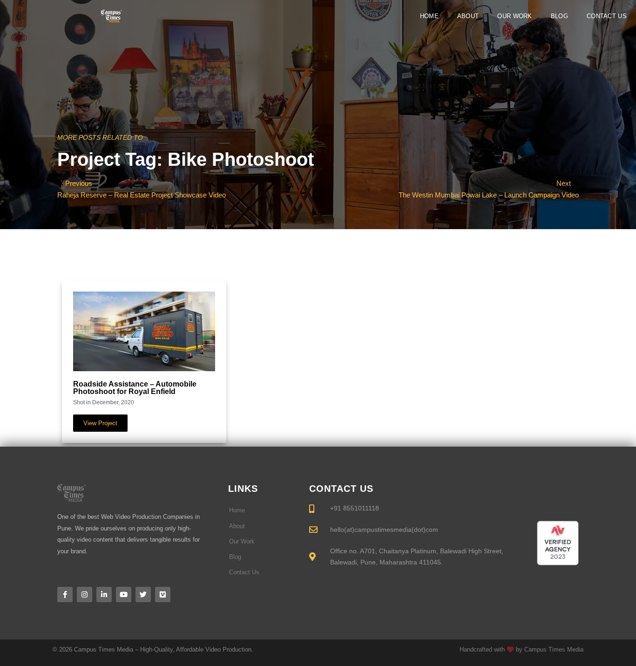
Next (564, 183)
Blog (559, 16)
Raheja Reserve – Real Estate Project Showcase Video (141, 195)
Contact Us (607, 16)
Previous (78, 183)
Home (429, 16)
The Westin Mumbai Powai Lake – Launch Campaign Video (489, 195)
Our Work (514, 16)
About (468, 16)
